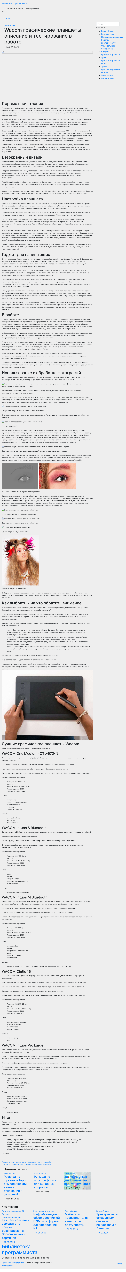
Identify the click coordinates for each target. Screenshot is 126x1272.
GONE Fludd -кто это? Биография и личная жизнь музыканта (27, 1164)
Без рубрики (107, 31)
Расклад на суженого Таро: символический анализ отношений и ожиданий (15, 1185)
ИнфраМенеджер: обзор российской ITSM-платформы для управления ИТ (46, 1221)
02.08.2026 (72, 1229)
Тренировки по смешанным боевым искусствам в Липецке (107, 1221)
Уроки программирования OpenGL (110, 69)
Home (7, 18)
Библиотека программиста (15, 3)
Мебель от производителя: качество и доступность (76, 1219)
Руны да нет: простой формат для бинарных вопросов (46, 1182)
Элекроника (10, 25)
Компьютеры (107, 34)
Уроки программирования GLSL (110, 60)
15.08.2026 (40, 1232)
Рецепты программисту (44, 1211)
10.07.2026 (103, 1232)
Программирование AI (112, 37)
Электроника (107, 78)
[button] (117, 18)
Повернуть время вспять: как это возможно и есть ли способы (27, 1162)
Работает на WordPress (13, 1262)
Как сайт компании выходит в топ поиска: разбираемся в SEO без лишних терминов (15, 1229)
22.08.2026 (9, 1242)
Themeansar (7, 1265)
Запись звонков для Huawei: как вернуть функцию (77, 1180)
